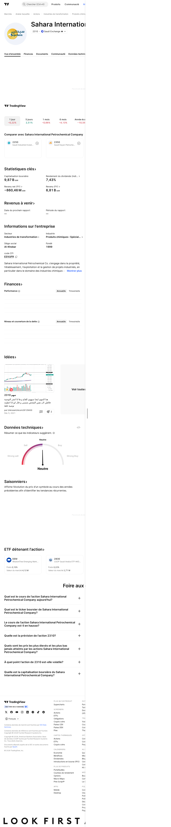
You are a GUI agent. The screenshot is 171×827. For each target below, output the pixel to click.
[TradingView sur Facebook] (11, 712)
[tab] (61, 291)
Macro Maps (59, 778)
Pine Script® (59, 781)
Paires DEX (58, 727)
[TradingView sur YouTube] (17, 712)
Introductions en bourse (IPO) (66, 761)
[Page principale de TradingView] (6, 4)
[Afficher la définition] (30, 176)
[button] (62, 4)
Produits (55, 4)
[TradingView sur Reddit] (43, 712)
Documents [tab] (42, 54)
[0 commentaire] (41, 411)
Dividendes (58, 758)
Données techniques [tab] (79, 54)
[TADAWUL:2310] (7, 389)
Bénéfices (58, 756)
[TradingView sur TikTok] (38, 712)
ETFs (56, 716)
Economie (58, 753)
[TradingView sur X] (6, 712)
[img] (62, 31)
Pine (55, 730)
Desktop (57, 793)
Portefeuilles (59, 770)
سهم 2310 (10, 395)
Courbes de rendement (64, 773)
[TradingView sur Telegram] (33, 712)
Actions (57, 713)
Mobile (56, 790)
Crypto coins (59, 721)
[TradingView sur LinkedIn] (27, 712)
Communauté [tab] (58, 54)
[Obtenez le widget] (78, 427)
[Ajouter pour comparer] (37, 143)
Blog (84, 758)
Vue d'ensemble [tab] (12, 54)
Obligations (59, 718)
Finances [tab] (28, 54)
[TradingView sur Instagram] (22, 712)
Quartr (15, 747)
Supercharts (59, 704)
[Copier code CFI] (16, 257)
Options (57, 776)
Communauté (72, 4)
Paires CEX (58, 724)
